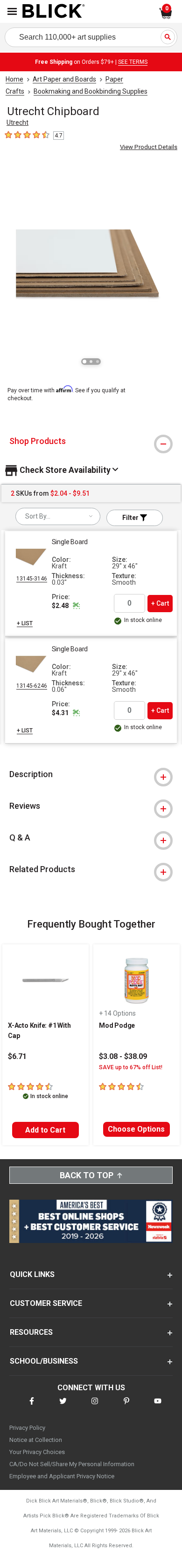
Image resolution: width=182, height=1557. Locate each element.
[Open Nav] (12, 11)
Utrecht (17, 122)
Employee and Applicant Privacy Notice (61, 1476)
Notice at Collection (35, 1439)
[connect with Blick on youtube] (157, 1406)
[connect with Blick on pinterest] (126, 1406)
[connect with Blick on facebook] (31, 1406)
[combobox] (57, 516)
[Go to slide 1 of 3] (84, 361)
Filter (131, 517)
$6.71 (17, 1056)
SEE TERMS (132, 62)
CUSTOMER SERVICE (46, 1303)
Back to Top (86, 1175)
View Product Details (148, 146)
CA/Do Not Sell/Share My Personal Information (71, 1464)
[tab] (91, 441)
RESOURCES (31, 1332)
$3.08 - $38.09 (123, 1056)
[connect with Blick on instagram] (94, 1406)
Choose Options (136, 1129)
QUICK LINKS (32, 1274)
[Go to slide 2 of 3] (91, 361)
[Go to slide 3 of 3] (97, 361)
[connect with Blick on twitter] (63, 1406)
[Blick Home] (53, 12)
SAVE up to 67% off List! (130, 1067)
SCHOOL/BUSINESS (44, 1361)
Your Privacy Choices (37, 1451)
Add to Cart (45, 1130)
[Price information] (76, 605)
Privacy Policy (27, 1427)
